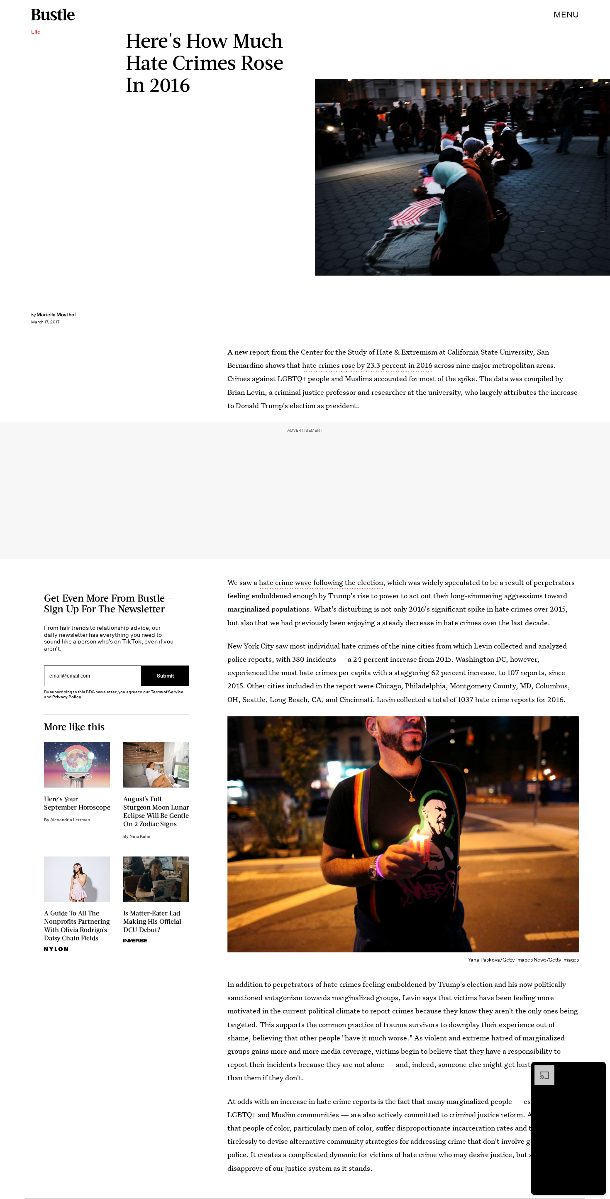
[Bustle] (53, 14)
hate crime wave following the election (321, 582)
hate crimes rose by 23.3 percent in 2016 (367, 365)
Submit (165, 675)
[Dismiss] (596, 1069)
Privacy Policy (66, 697)
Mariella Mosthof (56, 314)
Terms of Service (167, 692)
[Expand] (540, 1069)
